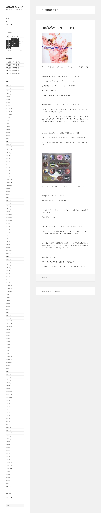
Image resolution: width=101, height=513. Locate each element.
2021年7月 (9, 265)
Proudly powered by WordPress (51, 291)
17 (17, 43)
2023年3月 (9, 206)
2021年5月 (9, 271)
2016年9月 (9, 436)
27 (7, 48)
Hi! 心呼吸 (9, 24)
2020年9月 (9, 294)
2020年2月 (9, 315)
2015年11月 (9, 465)
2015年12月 (9, 462)
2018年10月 (9, 362)
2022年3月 (9, 241)
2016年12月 (9, 427)
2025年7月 (9, 123)
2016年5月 (9, 448)
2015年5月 (9, 483)
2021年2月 (9, 279)
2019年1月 (9, 353)
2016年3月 (9, 453)
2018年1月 (9, 389)
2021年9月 (9, 259)
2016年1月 (9, 459)
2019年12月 (9, 321)
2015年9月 (9, 471)
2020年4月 (9, 309)
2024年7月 (9, 159)
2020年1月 (9, 318)
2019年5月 (9, 341)
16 (15, 43)
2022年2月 (9, 244)
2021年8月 (9, 262)
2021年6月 (9, 268)
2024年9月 (9, 153)
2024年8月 (9, 156)
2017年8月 (9, 403)
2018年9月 (9, 365)
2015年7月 (9, 477)
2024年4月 (9, 167)
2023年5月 (9, 200)
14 (9, 43)
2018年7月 (9, 371)
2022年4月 (9, 238)
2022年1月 (9, 247)
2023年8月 (9, 191)
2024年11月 (9, 147)
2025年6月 (9, 126)
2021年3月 (9, 277)
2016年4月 (9, 451)
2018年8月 (9, 368)
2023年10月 (9, 185)
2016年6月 (9, 445)
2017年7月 (9, 406)
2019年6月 (9, 338)
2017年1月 (9, 424)
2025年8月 (9, 120)
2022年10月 (9, 221)
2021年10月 (9, 256)
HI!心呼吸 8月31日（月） (13, 62)
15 (12, 43)
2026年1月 (9, 106)
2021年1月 (9, 282)
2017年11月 (9, 394)
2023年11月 (9, 182)
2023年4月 (9, 203)
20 (7, 46)
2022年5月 (9, 235)
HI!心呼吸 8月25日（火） (13, 74)
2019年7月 (9, 336)
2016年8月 (9, 439)
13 (7, 43)
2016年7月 (9, 442)
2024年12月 (9, 144)
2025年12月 (9, 108)
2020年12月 (9, 285)
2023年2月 (9, 209)
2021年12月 (9, 250)
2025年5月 (9, 129)
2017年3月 (9, 418)
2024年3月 (9, 170)
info (7, 21)
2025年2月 (9, 138)
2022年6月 (9, 232)
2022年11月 (9, 218)
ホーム (7, 18)
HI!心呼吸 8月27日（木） (13, 68)
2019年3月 (9, 347)
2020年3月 (9, 312)
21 (9, 46)
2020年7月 (9, 300)
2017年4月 (9, 415)
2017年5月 (9, 412)
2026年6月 (9, 91)
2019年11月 (9, 324)
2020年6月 (9, 303)
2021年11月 (9, 253)
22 (12, 46)
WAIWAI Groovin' (14, 7)
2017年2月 (9, 421)
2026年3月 (9, 100)
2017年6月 (9, 409)
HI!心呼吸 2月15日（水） (59, 28)
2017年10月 (9, 397)
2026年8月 (9, 85)
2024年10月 (9, 150)
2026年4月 (9, 97)
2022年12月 (9, 215)
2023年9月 (9, 188)
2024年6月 (9, 162)
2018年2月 (9, 386)
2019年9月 (9, 330)
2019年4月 (9, 344)
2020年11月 (9, 288)
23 (15, 46)
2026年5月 (9, 94)
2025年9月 (9, 117)
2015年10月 (9, 468)
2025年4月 (9, 132)
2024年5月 (9, 164)
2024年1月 (9, 176)
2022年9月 (9, 223)
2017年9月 (9, 400)
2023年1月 (9, 212)
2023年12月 (9, 179)
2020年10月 (9, 291)
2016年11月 (9, 430)
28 (9, 48)
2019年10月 (9, 327)
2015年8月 (9, 474)
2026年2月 (9, 103)
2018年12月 (9, 356)
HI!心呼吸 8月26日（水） (13, 71)
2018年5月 (9, 377)
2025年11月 (9, 111)
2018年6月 (9, 374)
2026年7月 (9, 88)
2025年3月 (9, 135)
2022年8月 (9, 226)
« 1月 (9, 50)
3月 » (20, 50)
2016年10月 (9, 433)
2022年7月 (9, 229)
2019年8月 (9, 333)
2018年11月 (9, 359)
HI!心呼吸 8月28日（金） (13, 65)
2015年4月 (9, 486)
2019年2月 (9, 350)
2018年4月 (9, 380)
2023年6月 (9, 197)
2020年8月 (9, 297)
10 (17, 41)
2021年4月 (9, 274)
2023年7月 (9, 194)
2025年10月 (9, 114)
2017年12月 (9, 392)
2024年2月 (9, 173)
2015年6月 (9, 480)
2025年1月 (9, 141)
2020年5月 (9, 306)
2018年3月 (9, 383)
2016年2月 (9, 456)
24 (17, 46)
